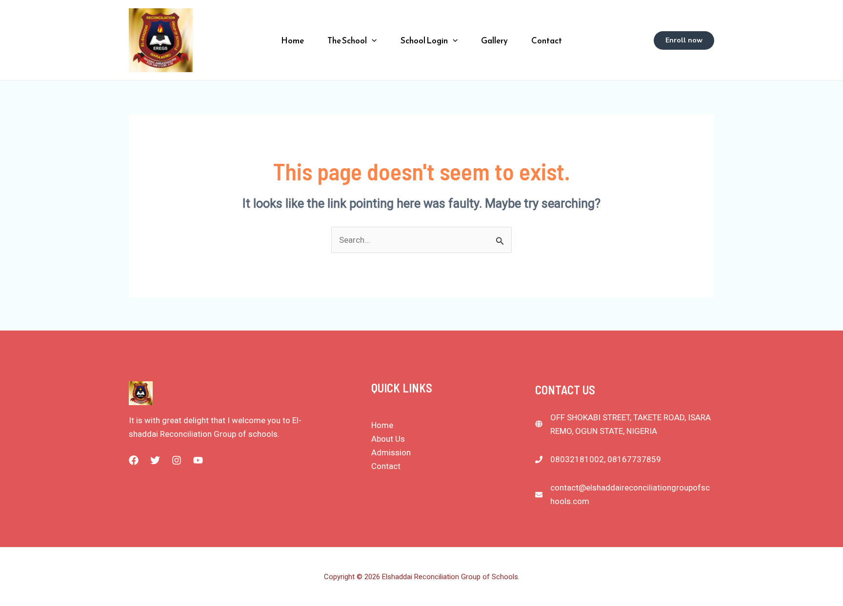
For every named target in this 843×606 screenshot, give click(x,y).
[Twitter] (155, 460)
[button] (372, 40)
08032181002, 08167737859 (605, 459)
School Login (424, 40)
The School (347, 40)
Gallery (494, 40)
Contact (546, 40)
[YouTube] (198, 460)
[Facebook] (134, 460)
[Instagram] (176, 460)
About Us (388, 439)
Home (292, 40)
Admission (391, 452)
